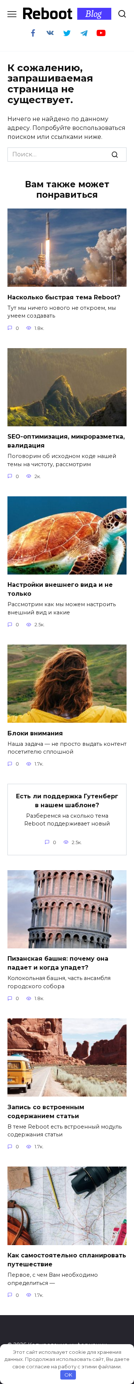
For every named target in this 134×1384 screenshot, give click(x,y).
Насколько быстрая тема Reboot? (63, 296)
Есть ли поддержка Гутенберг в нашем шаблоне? (67, 800)
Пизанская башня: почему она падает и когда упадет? (57, 963)
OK (68, 1375)
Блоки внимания (35, 732)
